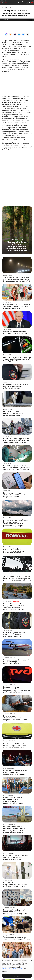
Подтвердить (17, 976)
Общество (5, 19)
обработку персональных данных (12, 968)
